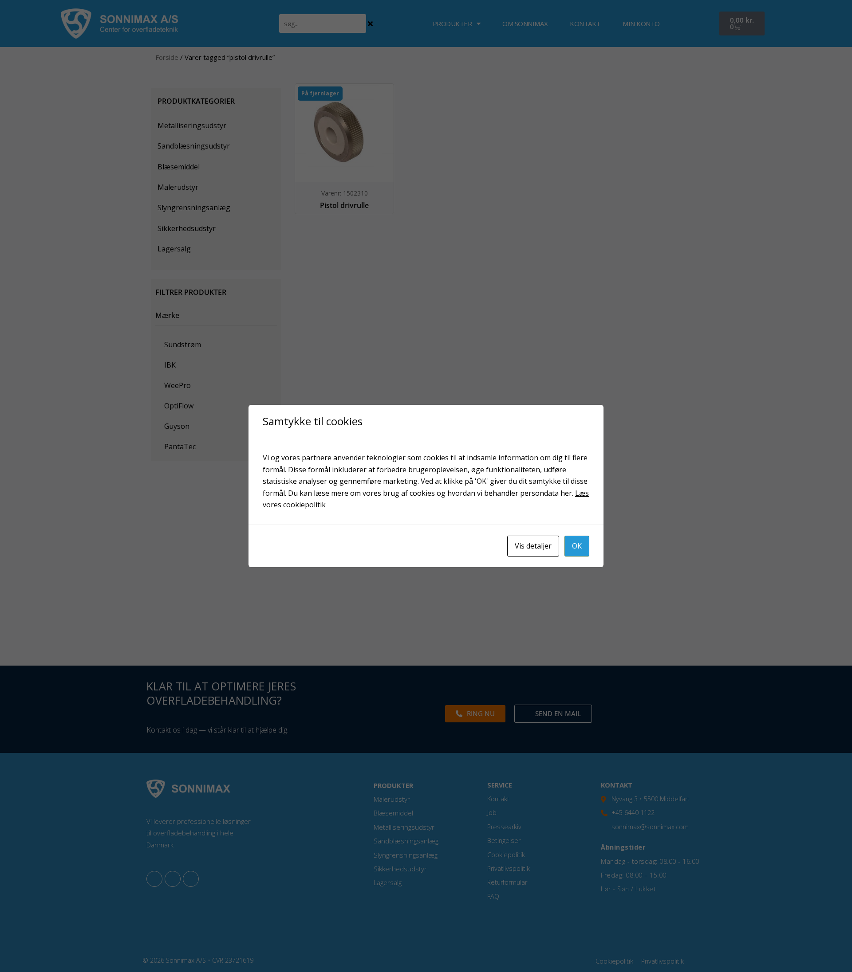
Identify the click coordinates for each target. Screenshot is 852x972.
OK (577, 546)
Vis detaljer (533, 546)
